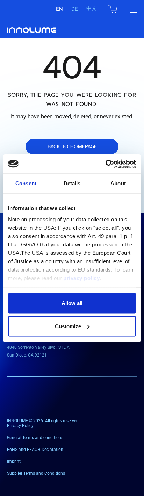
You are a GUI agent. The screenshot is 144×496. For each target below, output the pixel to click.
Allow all (72, 303)
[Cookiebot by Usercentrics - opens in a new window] (105, 163)
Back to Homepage (72, 146)
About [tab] (118, 183)
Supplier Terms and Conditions (36, 473)
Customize (68, 326)
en (59, 9)
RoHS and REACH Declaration (35, 449)
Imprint (14, 461)
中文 (91, 8)
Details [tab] (72, 183)
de (74, 9)
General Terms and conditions (35, 437)
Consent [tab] (25, 183)
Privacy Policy (20, 425)
